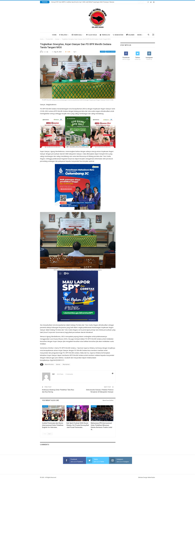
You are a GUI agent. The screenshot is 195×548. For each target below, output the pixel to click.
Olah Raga (92, 35)
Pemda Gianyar (111, 51)
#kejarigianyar (66, 364)
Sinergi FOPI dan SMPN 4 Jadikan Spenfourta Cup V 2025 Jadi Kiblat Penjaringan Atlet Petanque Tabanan (82, 2)
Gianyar (103, 51)
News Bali (78, 35)
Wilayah (64, 35)
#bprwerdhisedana (49, 364)
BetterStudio (151, 477)
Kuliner (131, 35)
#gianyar (58, 364)
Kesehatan (119, 35)
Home (54, 35)
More (139, 35)
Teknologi (106, 35)
